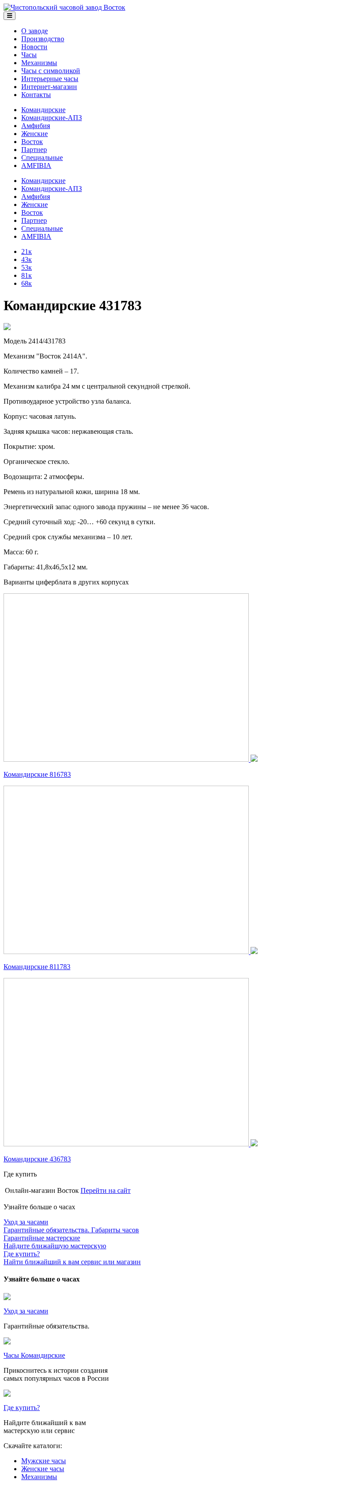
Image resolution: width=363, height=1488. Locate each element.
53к (26, 267)
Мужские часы (43, 1461)
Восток (32, 141)
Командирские (43, 109)
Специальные (42, 157)
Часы (29, 54)
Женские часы (42, 1468)
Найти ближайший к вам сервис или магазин (72, 1258)
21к (26, 251)
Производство (42, 39)
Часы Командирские (34, 1355)
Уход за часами (26, 1311)
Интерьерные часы (49, 78)
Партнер (34, 149)
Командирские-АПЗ (51, 117)
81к (26, 275)
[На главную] (64, 7)
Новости (34, 47)
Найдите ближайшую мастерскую (55, 1242)
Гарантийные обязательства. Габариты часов (71, 1226)
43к (26, 259)
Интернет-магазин (49, 86)
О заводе (34, 31)
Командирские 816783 (37, 774)
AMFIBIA (36, 165)
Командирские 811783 (37, 966)
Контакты (36, 94)
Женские (34, 133)
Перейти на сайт (106, 1190)
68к (26, 283)
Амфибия (35, 125)
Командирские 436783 (37, 1159)
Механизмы (39, 62)
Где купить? (22, 1407)
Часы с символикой (50, 70)
